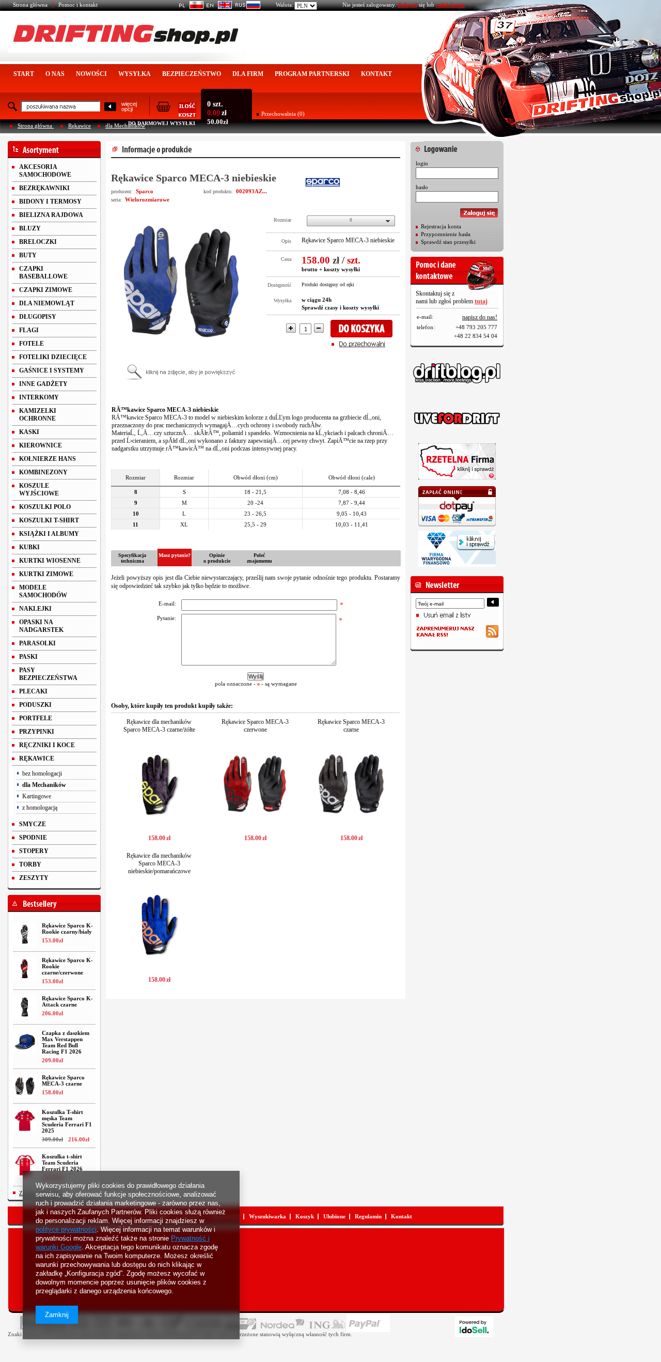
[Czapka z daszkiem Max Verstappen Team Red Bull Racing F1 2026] (25, 1042)
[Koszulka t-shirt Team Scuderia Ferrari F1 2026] (25, 1165)
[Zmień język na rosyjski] (246, 7)
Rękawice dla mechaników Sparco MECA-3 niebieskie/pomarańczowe (159, 863)
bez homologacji (42, 773)
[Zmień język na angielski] (217, 7)
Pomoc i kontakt (78, 5)
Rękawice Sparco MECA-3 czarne (63, 1080)
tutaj (481, 301)
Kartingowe (36, 796)
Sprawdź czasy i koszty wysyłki (340, 307)
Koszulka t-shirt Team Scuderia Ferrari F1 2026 (62, 1162)
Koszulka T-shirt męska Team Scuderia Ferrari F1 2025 (67, 1121)
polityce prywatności (66, 1229)
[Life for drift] (457, 418)
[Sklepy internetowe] (474, 1327)
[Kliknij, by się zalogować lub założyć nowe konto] (457, 146)
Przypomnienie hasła (445, 234)
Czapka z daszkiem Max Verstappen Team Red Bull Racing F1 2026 (65, 1042)
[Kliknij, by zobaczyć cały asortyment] (54, 149)
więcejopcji (129, 106)
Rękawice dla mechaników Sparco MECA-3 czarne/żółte (159, 725)
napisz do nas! (479, 317)
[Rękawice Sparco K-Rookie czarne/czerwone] (25, 969)
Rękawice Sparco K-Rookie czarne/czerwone (67, 966)
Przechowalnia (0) (283, 114)
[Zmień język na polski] (189, 7)
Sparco (144, 191)
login (422, 163)
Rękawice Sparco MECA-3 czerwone (255, 725)
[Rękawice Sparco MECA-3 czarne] (25, 1086)
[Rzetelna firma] (457, 461)
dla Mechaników (125, 125)
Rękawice (79, 125)
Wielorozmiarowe (147, 199)
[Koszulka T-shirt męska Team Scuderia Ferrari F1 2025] (25, 1121)
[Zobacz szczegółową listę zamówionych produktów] (176, 114)
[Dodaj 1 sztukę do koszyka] (364, 328)
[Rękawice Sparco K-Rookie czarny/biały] (25, 934)
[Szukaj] (110, 107)
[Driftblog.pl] (457, 373)
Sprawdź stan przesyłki (448, 242)
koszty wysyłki (342, 269)
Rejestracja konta (441, 226)
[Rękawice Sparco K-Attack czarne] (25, 1007)
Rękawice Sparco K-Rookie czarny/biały (67, 928)
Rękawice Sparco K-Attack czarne (67, 1001)
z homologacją (39, 807)
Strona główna (30, 5)
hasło (422, 187)
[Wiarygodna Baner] (457, 549)
